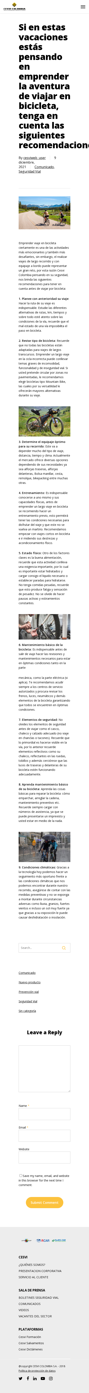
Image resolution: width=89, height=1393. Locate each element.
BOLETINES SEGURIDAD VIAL (39, 1298)
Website (24, 1149)
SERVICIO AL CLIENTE (33, 1277)
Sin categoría (27, 1011)
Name (24, 1106)
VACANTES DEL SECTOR (35, 1316)
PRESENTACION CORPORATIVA (40, 1271)
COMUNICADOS (30, 1304)
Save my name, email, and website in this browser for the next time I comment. (44, 1180)
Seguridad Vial (30, 171)
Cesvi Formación (30, 1337)
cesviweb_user (34, 157)
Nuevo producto (30, 982)
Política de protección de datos (37, 1371)
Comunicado (44, 167)
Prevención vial (29, 992)
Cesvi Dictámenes (31, 1349)
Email (23, 1127)
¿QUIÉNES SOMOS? (32, 1265)
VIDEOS (24, 1310)
